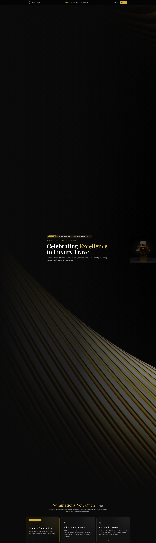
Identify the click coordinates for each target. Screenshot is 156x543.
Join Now (123, 2)
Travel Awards (74, 2)
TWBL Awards (84, 2)
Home (66, 2)
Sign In (116, 2)
